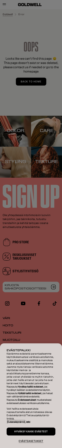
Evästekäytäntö (16, 421)
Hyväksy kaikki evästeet (31, 431)
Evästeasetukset (31, 441)
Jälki (28, 421)
